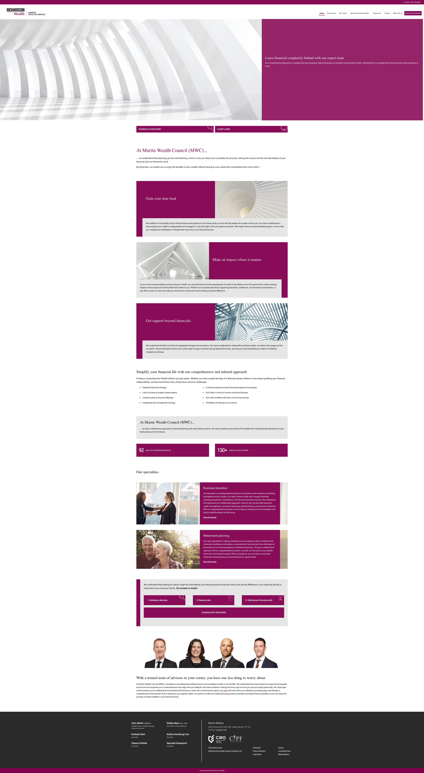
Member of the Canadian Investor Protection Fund (225, 751)
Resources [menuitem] (377, 13)
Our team (224, 690)
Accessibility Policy (284, 751)
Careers (281, 747)
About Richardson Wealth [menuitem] (359, 13)
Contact (387, 13)
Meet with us (397, 13)
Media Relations (283, 754)
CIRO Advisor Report (215, 747)
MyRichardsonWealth (413, 13)
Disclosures (257, 747)
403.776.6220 (415, 2)
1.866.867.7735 (221, 730)
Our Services (331, 13)
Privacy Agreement (259, 751)
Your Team (343, 13)
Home (322, 13)
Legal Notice (257, 754)
